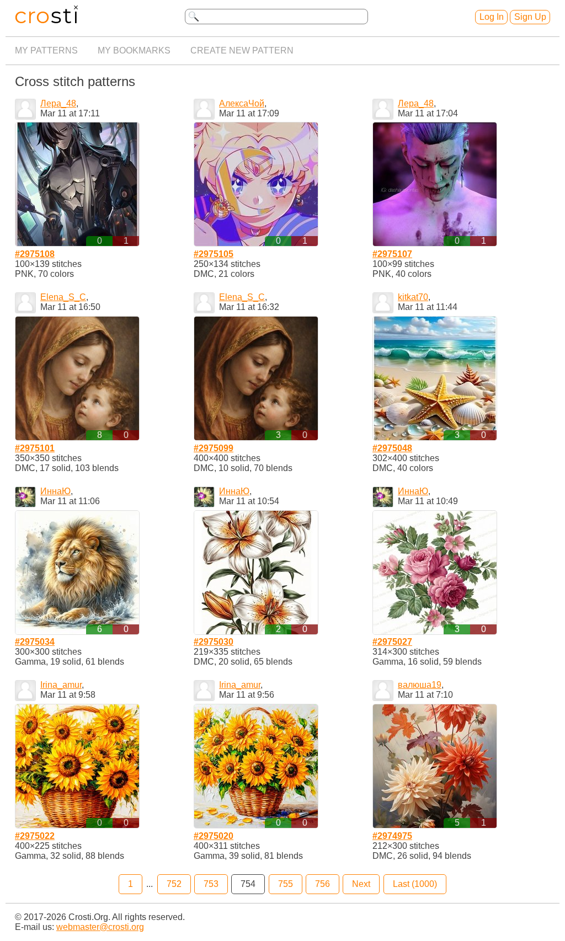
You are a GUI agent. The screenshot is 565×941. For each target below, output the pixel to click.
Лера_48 (58, 103)
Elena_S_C (63, 297)
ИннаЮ (55, 491)
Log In (491, 17)
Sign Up (530, 17)
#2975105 (213, 254)
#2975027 (392, 641)
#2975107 (392, 254)
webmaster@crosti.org (100, 927)
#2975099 (213, 448)
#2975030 (213, 641)
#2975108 (35, 254)
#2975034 (35, 641)
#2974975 (392, 836)
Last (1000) (415, 884)
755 (285, 884)
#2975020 (213, 836)
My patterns (46, 50)
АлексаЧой (241, 103)
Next (361, 884)
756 (322, 884)
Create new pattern (242, 50)
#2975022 (35, 836)
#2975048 (392, 448)
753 (211, 884)
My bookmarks (134, 50)
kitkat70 (413, 297)
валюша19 (419, 684)
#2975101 (35, 448)
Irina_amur (61, 684)
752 (174, 884)
